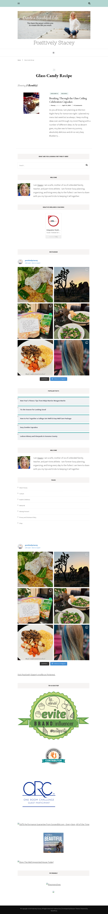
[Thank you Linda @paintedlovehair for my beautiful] (71, 357)
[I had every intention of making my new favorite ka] (35, 321)
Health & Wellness (24, 499)
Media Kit (22, 505)
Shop (20, 523)
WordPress (54, 911)
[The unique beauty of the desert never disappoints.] (71, 284)
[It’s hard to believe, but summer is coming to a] (35, 284)
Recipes (64, 94)
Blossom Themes (75, 908)
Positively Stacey (54, 42)
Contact (21, 494)
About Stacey (23, 488)
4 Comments (78, 105)
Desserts (54, 94)
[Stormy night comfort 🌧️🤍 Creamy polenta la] (35, 357)
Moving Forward (24, 511)
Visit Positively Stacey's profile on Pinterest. (36, 674)
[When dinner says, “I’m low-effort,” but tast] (71, 321)
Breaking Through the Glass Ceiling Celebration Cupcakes (68, 100)
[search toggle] (89, 3)
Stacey (53, 105)
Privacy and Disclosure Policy (27, 517)
